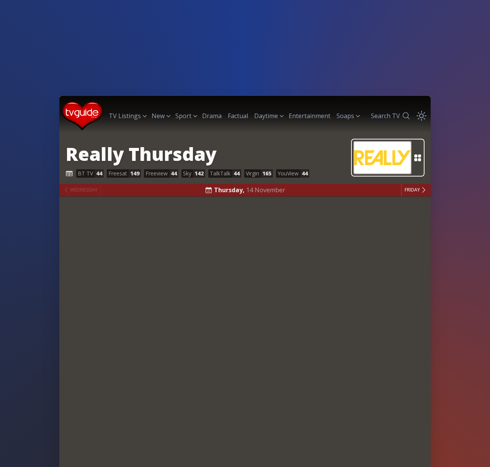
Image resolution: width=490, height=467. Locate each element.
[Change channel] (388, 158)
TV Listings (125, 116)
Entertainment (309, 116)
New (158, 116)
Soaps (345, 116)
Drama (212, 116)
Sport (183, 116)
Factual (238, 116)
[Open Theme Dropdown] (421, 116)
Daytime (266, 116)
